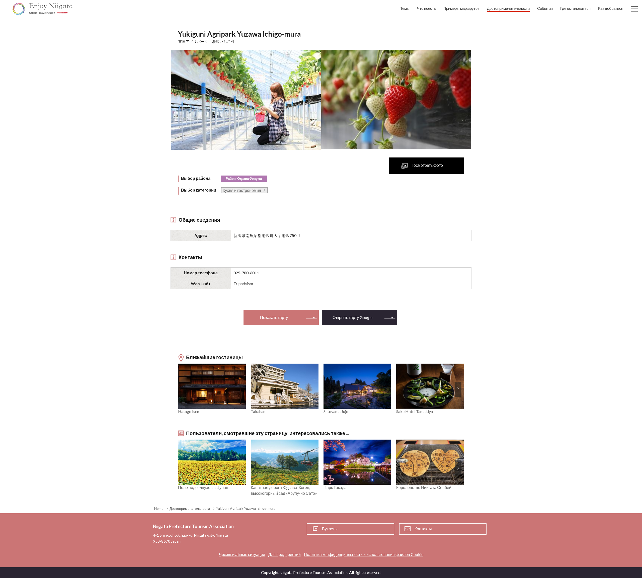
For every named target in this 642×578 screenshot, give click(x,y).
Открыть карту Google (352, 317)
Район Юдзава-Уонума (244, 179)
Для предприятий (284, 554)
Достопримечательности (190, 508)
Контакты (423, 528)
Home (159, 508)
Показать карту (274, 317)
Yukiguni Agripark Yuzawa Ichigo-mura (245, 508)
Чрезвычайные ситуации (242, 554)
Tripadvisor (243, 283)
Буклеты (330, 528)
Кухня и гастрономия (242, 190)
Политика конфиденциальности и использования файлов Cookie (363, 554)
